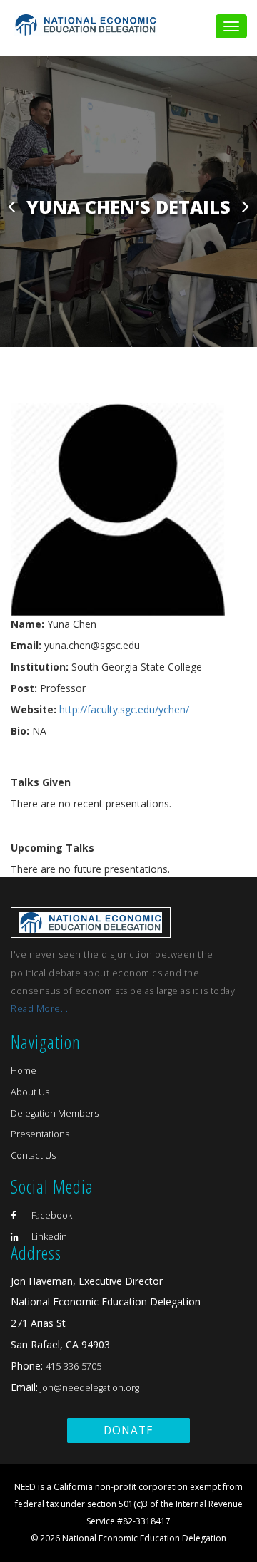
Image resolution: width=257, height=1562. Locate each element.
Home (23, 1071)
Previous (11, 205)
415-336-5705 (73, 1366)
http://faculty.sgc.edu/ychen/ (124, 709)
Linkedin (48, 1237)
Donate (128, 1430)
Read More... (39, 1009)
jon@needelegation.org (88, 1388)
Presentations (40, 1134)
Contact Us (33, 1155)
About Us (30, 1092)
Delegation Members (55, 1113)
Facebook (50, 1215)
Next (245, 205)
